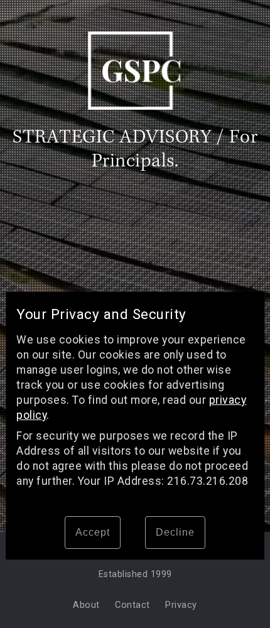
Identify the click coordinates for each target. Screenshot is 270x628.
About (86, 605)
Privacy (181, 605)
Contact (132, 605)
